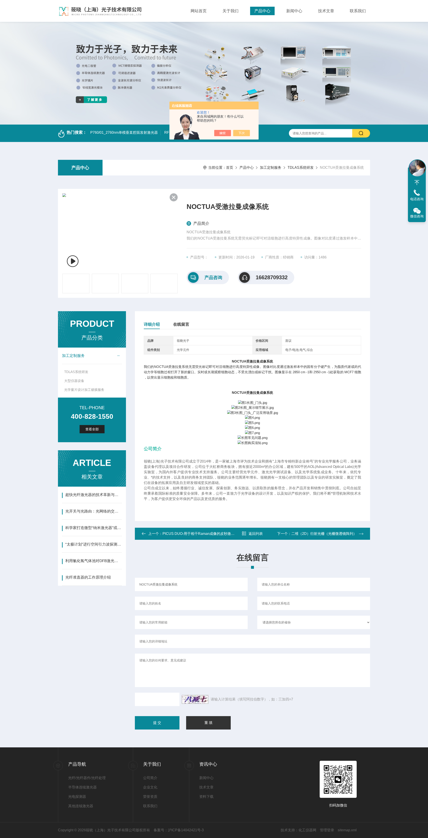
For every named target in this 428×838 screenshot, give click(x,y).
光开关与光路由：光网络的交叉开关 (93, 511)
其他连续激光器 (80, 806)
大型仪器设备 (74, 381)
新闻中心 (294, 11)
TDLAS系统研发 (301, 167)
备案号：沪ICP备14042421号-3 (179, 830)
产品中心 (262, 11)
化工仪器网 (307, 830)
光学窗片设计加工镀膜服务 (84, 390)
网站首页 (199, 11)
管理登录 (327, 830)
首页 (229, 167)
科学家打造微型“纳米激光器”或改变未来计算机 (93, 528)
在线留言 (181, 324)
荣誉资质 (150, 796)
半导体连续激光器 (82, 787)
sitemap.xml (347, 830)
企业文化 (150, 787)
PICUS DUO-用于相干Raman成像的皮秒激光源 (200, 534)
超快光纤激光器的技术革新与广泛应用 (93, 495)
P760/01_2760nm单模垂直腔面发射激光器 (124, 132)
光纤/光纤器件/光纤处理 (87, 778)
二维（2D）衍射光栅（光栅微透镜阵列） (324, 534)
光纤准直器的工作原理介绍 (88, 577)
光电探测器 (77, 796)
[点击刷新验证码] (195, 699)
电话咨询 (417, 199)
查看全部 (92, 429)
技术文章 (326, 11)
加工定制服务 (270, 167)
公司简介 (150, 778)
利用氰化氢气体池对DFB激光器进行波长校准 (93, 561)
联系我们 (358, 11)
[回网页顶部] (416, 182)
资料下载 (206, 796)
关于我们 (230, 11)
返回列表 (256, 534)
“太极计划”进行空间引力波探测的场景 (93, 544)
